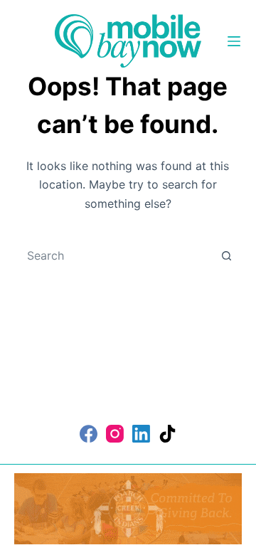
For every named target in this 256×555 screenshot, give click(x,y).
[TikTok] (167, 434)
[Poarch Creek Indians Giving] (128, 507)
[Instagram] (115, 434)
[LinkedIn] (141, 434)
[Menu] (234, 41)
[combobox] (114, 255)
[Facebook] (88, 434)
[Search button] (226, 255)
